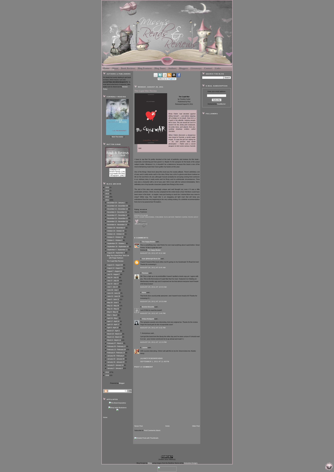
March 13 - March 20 (114, 337)
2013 (107, 194)
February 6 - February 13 (116, 353)
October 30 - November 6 (116, 228)
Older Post (196, 426)
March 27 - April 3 (113, 331)
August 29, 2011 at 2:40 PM (153, 313)
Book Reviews (128, 68)
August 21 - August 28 (115, 265)
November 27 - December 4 (117, 215)
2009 (107, 375)
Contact (208, 68)
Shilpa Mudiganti (148, 319)
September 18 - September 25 (118, 246)
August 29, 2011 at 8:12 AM (153, 253)
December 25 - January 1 (116, 203)
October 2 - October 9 (115, 240)
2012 (107, 197)
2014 (107, 190)
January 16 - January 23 (116, 362)
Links (218, 68)
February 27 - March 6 (115, 343)
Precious (145, 273)
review (171, 217)
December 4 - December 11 (117, 212)
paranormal (150, 217)
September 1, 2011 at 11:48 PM (154, 361)
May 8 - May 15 (112, 312)
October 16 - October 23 (116, 234)
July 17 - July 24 (113, 281)
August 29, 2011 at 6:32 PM (153, 328)
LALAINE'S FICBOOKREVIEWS (151, 358)
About (115, 68)
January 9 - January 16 (115, 365)
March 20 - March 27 (114, 334)
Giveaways (196, 68)
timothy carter (181, 217)
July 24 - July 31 (113, 277)
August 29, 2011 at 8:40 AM (153, 268)
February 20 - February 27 (116, 346)
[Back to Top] (329, 466)
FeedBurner (221, 104)
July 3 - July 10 (112, 287)
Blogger (121, 383)
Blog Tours (159, 68)
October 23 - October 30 (116, 231)
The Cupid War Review (115, 261)
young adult (193, 217)
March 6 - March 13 (114, 340)
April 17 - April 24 (113, 321)
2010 (107, 372)
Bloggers (183, 68)
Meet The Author (117, 137)
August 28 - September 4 (116, 253)
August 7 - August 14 (114, 271)
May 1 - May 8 (112, 315)
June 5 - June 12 (113, 299)
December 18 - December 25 (117, 206)
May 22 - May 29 (113, 306)
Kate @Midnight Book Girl (151, 259)
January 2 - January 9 (115, 368)
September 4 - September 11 (117, 250)
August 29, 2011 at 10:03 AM (153, 287)
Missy (150, 463)
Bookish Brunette (148, 307)
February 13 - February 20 (116, 349)
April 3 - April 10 (113, 328)
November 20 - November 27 (117, 218)
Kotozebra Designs (191, 463)
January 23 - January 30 (116, 359)
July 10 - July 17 (113, 284)
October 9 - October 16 (115, 237)
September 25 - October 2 (116, 243)
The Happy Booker (148, 242)
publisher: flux (161, 217)
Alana (144, 292)
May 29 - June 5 (113, 302)
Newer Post (138, 426)
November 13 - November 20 (117, 221)
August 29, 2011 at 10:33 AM (153, 301)
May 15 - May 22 (113, 309)
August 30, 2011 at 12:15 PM (153, 342)
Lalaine (144, 348)
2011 (107, 200)
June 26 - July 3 (113, 290)
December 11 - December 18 (117, 209)
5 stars (141, 217)
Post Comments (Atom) (152, 430)
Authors (172, 68)
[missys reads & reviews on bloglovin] (167, 80)
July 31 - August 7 (113, 274)
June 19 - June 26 (113, 293)
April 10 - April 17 (113, 324)
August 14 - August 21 (115, 268)
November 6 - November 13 (117, 225)
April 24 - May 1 (113, 318)
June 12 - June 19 (113, 296)
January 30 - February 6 (116, 356)
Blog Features (145, 68)
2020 (107, 187)
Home (106, 68)
